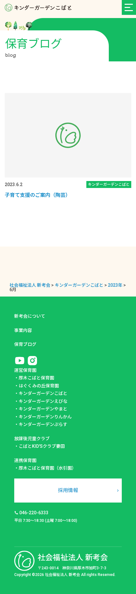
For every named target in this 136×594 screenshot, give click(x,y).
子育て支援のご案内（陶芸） (38, 195)
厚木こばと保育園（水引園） (47, 468)
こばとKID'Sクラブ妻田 (42, 446)
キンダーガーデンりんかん (45, 416)
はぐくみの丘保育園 (39, 385)
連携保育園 (25, 460)
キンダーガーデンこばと (43, 393)
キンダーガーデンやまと (43, 408)
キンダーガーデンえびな (43, 401)
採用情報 (68, 490)
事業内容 (23, 330)
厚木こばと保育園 (36, 377)
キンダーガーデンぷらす (43, 424)
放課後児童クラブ (32, 438)
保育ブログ (25, 344)
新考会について (29, 316)
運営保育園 (25, 370)
